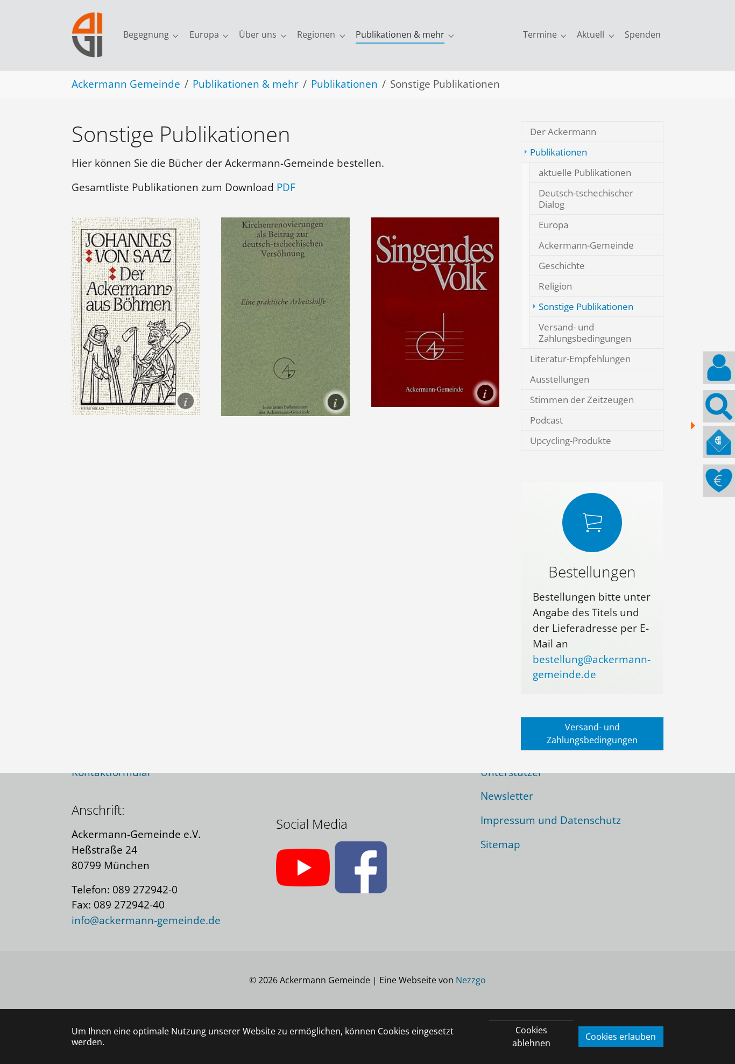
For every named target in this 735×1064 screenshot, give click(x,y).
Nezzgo (471, 980)
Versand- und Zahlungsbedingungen (592, 733)
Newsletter (506, 795)
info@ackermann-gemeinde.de (146, 920)
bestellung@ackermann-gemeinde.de (592, 667)
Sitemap (500, 844)
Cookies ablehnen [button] (531, 1036)
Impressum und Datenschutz (550, 820)
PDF (286, 187)
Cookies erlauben (620, 1036)
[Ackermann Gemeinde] (87, 34)
